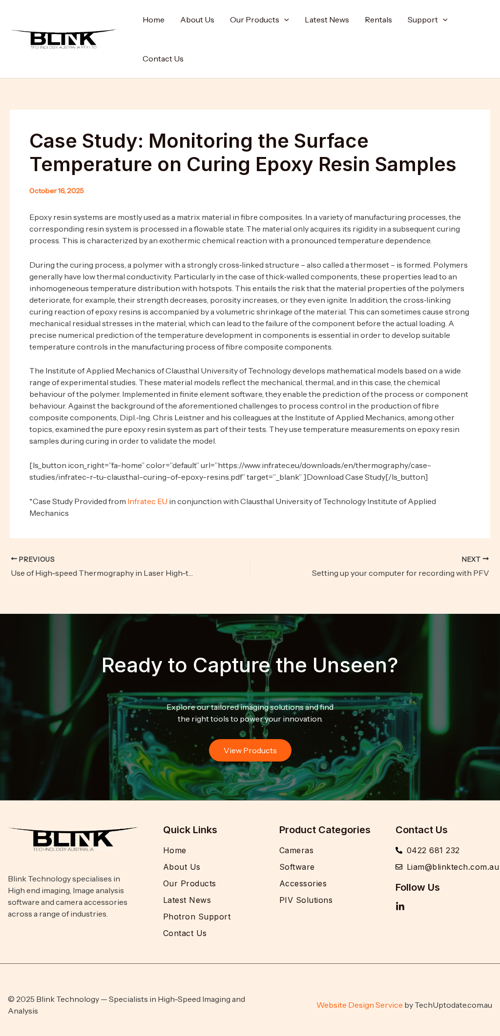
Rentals (378, 19)
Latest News (327, 19)
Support (423, 19)
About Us (197, 19)
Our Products (254, 19)
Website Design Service (359, 1005)
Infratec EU (147, 501)
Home (154, 19)
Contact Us (163, 58)
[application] (284, 19)
